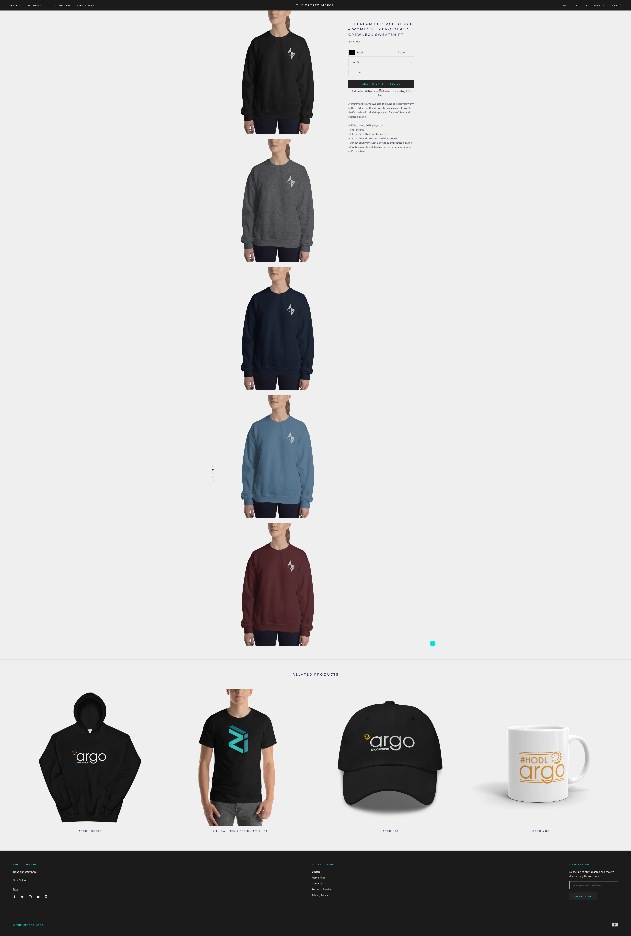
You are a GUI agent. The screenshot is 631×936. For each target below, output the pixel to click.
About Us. (318, 883)
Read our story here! (25, 872)
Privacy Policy (320, 895)
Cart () (616, 5)
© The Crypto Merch (29, 925)
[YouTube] (38, 896)
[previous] (10, 759)
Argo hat (391, 831)
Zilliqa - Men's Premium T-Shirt (240, 831)
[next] (620, 759)
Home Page (319, 877)
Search (599, 5)
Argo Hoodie (90, 831)
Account (582, 5)
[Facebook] (14, 896)
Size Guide (19, 880)
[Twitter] (22, 896)
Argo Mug (540, 831)
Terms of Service (322, 889)
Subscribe (583, 896)
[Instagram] (30, 896)
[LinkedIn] (46, 896)
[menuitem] (14, 5)
